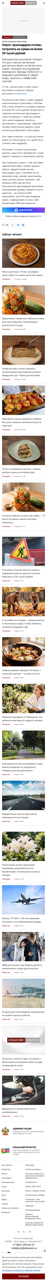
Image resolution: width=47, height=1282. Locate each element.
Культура (6, 1191)
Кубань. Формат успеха (35, 1191)
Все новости (7, 1165)
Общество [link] (6, 581)
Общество (7, 37)
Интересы (6, 1212)
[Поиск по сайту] (44, 3)
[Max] (23, 225)
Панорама (29, 1165)
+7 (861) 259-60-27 (23, 1244)
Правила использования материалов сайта (33, 1216)
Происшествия (8, 1182)
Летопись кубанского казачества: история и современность (34, 1176)
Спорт (4, 1187)
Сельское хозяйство (10, 1208)
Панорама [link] (6, 279)
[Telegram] (18, 225)
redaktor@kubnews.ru (24, 1248)
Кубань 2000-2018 (33, 1186)
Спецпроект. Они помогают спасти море (35, 1200)
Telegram (30, 1232)
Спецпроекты (31, 1182)
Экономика (6, 1178)
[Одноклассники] (12, 225)
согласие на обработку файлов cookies (21, 1270)
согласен (23, 1276)
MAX (39, 216)
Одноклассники (24, 1232)
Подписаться (25, 210)
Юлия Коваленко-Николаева (14, 41)
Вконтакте (18, 1232)
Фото (4, 1195)
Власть (5, 1174)
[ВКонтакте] (7, 225)
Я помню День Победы (35, 1195)
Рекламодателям (32, 1210)
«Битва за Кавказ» (33, 1169)
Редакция (29, 1206)
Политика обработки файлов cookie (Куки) (34, 1224)
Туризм (5, 1204)
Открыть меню (3, 3)
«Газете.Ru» (20, 93)
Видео (4, 1199)
